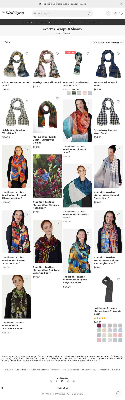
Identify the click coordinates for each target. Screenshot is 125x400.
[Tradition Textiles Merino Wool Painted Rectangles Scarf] (108, 231)
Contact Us (103, 369)
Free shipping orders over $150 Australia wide (63, 4)
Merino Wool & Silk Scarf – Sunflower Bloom (44, 140)
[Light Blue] (115, 330)
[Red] (99, 340)
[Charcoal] (115, 325)
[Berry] (99, 325)
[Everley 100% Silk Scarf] (47, 63)
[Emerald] (99, 330)
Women (23, 22)
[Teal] (120, 340)
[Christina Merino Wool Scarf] (16, 63)
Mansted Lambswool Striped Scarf (76, 84)
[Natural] (104, 335)
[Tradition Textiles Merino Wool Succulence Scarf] (16, 297)
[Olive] (109, 335)
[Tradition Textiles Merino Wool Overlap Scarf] (77, 185)
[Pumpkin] (115, 335)
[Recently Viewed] (117, 392)
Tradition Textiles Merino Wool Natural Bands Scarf (106, 195)
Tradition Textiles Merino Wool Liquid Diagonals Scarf (14, 195)
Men (36, 22)
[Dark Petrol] (74, 93)
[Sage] (104, 340)
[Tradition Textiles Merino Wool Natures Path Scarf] (47, 176)
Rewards (55, 369)
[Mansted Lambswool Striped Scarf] (77, 63)
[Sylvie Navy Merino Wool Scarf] (108, 111)
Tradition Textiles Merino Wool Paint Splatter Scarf (13, 260)
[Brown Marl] (109, 325)
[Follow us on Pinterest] (62, 381)
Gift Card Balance (40, 369)
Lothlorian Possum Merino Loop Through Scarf (107, 311)
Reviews (9, 369)
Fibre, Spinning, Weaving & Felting (71, 22)
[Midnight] (99, 335)
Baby (30, 22)
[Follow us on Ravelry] (73, 381)
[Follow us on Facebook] (56, 381)
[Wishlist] (26, 53)
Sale (99, 22)
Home (57, 33)
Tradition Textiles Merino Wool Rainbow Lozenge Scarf (46, 270)
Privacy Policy (89, 369)
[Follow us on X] (51, 381)
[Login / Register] (108, 13)
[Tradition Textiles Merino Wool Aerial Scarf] (77, 120)
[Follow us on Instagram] (67, 381)
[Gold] (104, 330)
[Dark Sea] (79, 93)
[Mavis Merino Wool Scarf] (108, 63)
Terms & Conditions (70, 369)
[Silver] (109, 340)
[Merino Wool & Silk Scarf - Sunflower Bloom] (47, 113)
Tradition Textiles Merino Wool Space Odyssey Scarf (75, 279)
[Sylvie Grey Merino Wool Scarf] (16, 111)
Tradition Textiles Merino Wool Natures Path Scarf (46, 205)
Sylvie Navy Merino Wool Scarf (105, 132)
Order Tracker (22, 369)
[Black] (104, 325)
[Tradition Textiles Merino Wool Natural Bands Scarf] (108, 166)
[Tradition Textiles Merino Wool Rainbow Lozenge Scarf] (47, 241)
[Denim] (120, 325)
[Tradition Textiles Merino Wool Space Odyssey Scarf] (77, 251)
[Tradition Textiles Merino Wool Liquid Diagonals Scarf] (16, 166)
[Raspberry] (120, 335)
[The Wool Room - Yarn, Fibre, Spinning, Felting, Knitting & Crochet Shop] (13, 13)
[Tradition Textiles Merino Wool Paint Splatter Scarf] (16, 231)
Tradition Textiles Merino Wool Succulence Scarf (13, 325)
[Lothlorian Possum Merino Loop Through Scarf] (108, 289)
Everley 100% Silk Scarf (47, 82)
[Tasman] (115, 340)
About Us (115, 369)
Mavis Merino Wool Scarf (105, 84)
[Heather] (109, 330)
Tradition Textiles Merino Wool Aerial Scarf (74, 149)
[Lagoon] (120, 330)
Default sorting (110, 42)
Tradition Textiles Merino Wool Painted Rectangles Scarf (107, 260)
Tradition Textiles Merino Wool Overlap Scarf (76, 214)
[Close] (121, 4)
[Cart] (115, 13)
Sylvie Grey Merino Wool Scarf (13, 132)
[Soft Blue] (90, 93)
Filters (8, 42)
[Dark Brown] (68, 93)
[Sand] (84, 93)
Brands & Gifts (90, 22)
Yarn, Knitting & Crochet (49, 22)
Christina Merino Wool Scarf (15, 84)
